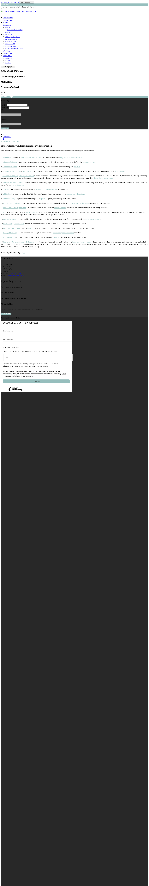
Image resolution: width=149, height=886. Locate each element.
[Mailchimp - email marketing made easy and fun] (15, 391)
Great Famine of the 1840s (79, 203)
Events (7, 32)
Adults (3, 110)
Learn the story (27, 171)
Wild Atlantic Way (10, 41)
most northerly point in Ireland (31, 157)
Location (8, 63)
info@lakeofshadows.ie (16, 276)
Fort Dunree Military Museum (14, 208)
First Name (8, 339)
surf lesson (31, 228)
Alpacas (42, 199)
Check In (4, 105)
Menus (5, 22)
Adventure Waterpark (93, 219)
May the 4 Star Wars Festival (71, 157)
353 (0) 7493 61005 (11, 2)
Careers (8, 60)
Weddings (7, 51)
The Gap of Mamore (10, 176)
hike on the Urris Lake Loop (103, 178)
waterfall (77, 167)
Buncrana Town (10, 46)
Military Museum (60, 208)
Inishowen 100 (10, 44)
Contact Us (7, 56)
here (24, 253)
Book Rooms (8, 18)
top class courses (32, 212)
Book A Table (8, 20)
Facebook (8, 58)
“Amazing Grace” (120, 171)
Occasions (7, 25)
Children (4, 119)
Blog (6, 27)
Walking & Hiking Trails (12, 37)
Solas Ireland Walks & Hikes (13, 183)
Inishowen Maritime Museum (82, 242)
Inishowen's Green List (14, 30)
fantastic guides (18, 185)
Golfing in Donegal (11, 39)
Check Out (4, 107)
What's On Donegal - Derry (14, 49)
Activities (6, 34)
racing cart (56, 237)
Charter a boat (19, 224)
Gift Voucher (7, 53)
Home (5, 134)
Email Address (9, 331)
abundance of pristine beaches (47, 189)
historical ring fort (89, 162)
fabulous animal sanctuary (75, 194)
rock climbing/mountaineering (63, 233)
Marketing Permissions (11, 347)
